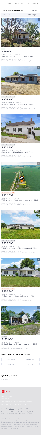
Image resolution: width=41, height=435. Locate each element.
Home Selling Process (16, 3)
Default (34, 10)
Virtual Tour (11, 364)
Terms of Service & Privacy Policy (10, 412)
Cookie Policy (25, 412)
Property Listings (14, 413)
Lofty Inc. (11, 409)
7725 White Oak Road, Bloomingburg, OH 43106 (19, 200)
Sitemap (22, 413)
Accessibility (29, 413)
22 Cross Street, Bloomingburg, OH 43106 (17, 104)
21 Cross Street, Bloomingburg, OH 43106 (17, 152)
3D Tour (30, 364)
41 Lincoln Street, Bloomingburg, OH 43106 (17, 296)
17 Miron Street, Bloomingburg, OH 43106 (17, 56)
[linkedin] (6, 431)
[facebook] (2, 431)
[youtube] (14, 431)
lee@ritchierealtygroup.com (23, 401)
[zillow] (10, 431)
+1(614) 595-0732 (6, 401)
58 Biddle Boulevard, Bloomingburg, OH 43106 (19, 344)
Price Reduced (30, 359)
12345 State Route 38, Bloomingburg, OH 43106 (19, 248)
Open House (11, 359)
